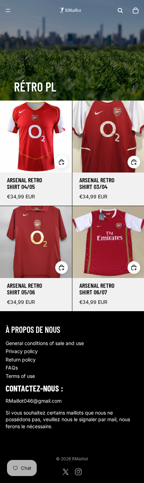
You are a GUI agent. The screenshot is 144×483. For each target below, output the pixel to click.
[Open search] (120, 10)
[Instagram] (78, 472)
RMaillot (80, 458)
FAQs (12, 368)
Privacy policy (22, 351)
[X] (66, 472)
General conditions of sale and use (45, 343)
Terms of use (20, 376)
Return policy (21, 360)
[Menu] (8, 10)
